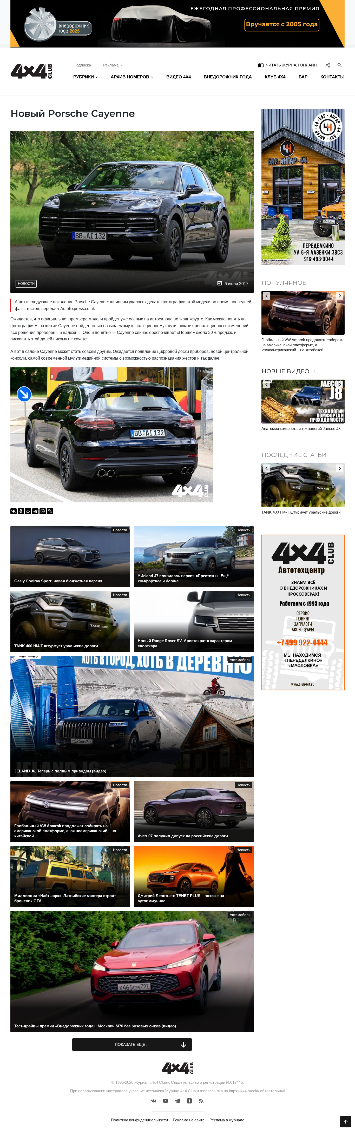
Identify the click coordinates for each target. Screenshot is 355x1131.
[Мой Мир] (28, 511)
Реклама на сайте (189, 1120)
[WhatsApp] (43, 511)
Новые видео (289, 371)
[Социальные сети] (328, 65)
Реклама (111, 65)
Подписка (82, 65)
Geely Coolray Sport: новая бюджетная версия (302, 512)
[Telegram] (35, 511)
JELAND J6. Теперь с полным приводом (297, 428)
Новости (26, 284)
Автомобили (240, 660)
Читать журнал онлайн (287, 65)
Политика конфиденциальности (139, 1120)
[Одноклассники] (21, 511)
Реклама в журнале (226, 1120)
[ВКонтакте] (13, 511)
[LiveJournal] (50, 511)
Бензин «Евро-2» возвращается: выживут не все (301, 342)
